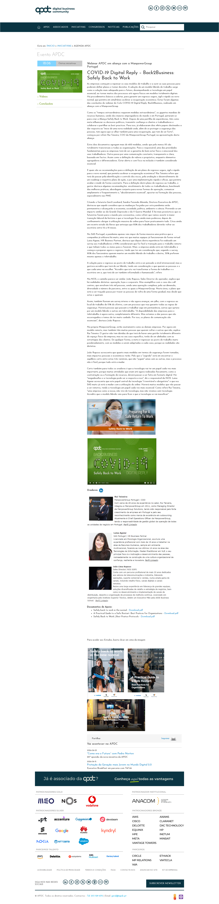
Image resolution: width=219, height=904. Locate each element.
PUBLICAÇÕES (131, 27)
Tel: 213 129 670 (95, 896)
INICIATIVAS (78, 27)
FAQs (113, 870)
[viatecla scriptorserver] (181, 896)
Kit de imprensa (169, 870)
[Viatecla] (175, 896)
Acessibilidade (44, 870)
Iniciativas (64, 46)
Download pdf (136, 610)
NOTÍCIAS (113, 27)
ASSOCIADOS (60, 27)
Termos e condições (95, 870)
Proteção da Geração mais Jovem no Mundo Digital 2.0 (119, 765)
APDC (46, 27)
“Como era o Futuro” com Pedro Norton (110, 753)
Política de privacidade (68, 870)
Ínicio (51, 46)
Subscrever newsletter (165, 883)
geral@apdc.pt (118, 896)
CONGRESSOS (97, 27)
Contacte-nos (127, 870)
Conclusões (46, 104)
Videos (43, 96)
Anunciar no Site (148, 870)
